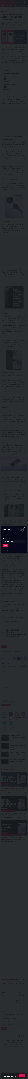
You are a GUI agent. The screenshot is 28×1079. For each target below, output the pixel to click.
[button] (22, 1075)
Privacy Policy (6, 1076)
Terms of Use (13, 1076)
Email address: (7, 538)
